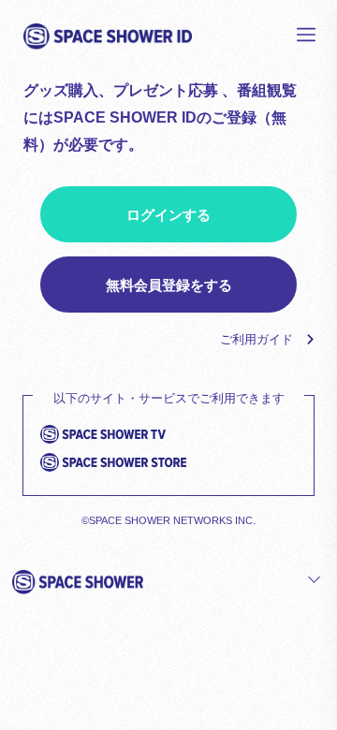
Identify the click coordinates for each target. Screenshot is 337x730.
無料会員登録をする (169, 285)
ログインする (168, 215)
